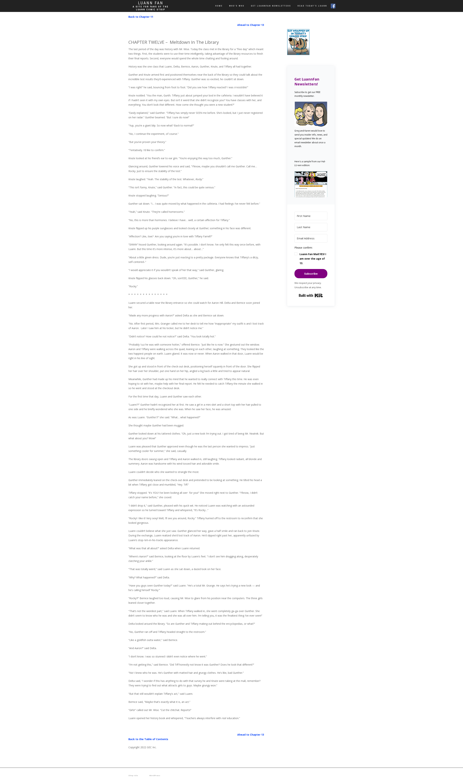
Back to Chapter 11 (140, 16)
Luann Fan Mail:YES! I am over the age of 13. (313, 258)
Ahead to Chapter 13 (250, 25)
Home (219, 6)
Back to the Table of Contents (148, 739)
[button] (311, 184)
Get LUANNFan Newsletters (271, 6)
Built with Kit (311, 295)
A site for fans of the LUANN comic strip (151, 8)
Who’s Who (236, 6)
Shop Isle (133, 775)
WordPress (154, 775)
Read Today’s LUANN (312, 6)
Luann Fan (150, 3)
